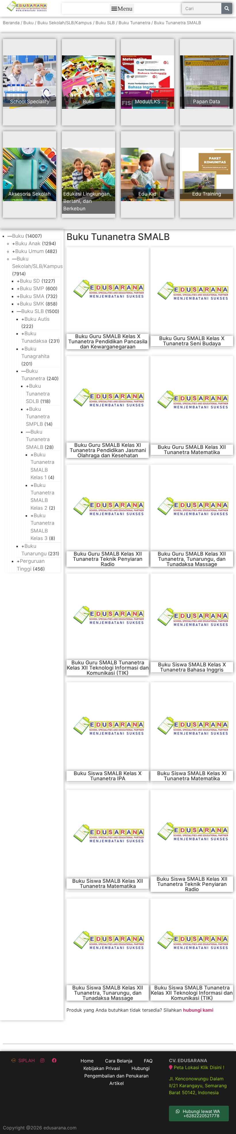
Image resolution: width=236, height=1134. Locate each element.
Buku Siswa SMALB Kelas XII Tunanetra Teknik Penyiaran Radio (192, 884)
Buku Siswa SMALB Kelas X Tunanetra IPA (108, 775)
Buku (28, 22)
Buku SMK (32, 304)
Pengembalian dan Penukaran (116, 1076)
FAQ (148, 1061)
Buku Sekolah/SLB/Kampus (64, 22)
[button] (122, 8)
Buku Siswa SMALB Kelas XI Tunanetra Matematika (192, 775)
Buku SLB (105, 22)
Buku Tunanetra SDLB (38, 393)
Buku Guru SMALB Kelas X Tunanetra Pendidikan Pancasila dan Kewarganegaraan (107, 341)
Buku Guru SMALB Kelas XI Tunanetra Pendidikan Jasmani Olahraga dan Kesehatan (108, 450)
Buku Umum (29, 251)
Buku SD (30, 281)
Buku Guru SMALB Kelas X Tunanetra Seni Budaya (191, 340)
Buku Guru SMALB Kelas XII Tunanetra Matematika (192, 449)
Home (87, 1061)
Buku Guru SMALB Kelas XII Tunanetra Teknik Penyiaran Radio (107, 559)
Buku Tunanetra (134, 22)
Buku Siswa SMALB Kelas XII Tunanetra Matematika (107, 883)
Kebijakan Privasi (101, 1068)
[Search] (226, 8)
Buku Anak (28, 243)
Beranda (11, 22)
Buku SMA (32, 296)
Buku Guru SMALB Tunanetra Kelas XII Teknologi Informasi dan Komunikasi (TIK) (108, 667)
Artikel (116, 1083)
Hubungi (141, 1068)
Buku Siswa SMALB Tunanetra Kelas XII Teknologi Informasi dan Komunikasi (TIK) (192, 993)
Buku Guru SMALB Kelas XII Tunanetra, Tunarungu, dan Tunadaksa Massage (192, 559)
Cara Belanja (118, 1061)
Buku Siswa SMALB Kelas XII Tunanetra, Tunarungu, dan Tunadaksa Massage (107, 993)
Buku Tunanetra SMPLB (38, 416)
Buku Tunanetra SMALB (38, 439)
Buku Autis (37, 319)
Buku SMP (32, 288)
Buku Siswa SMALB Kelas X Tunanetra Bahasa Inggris (192, 667)
